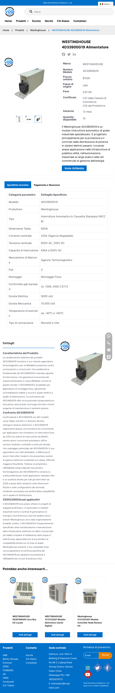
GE (4, 674)
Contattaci (79, 20)
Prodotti (21, 20)
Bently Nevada (10, 659)
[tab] (17, 184)
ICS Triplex (8, 685)
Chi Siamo (63, 20)
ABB (5, 655)
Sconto (36, 20)
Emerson (7, 662)
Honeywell (8, 681)
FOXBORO (8, 670)
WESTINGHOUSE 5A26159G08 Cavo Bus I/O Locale (24, 619)
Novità (49, 20)
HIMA (6, 677)
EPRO (6, 666)
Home (8, 20)
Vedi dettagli (25, 634)
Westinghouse (38, 30)
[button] (74, 168)
